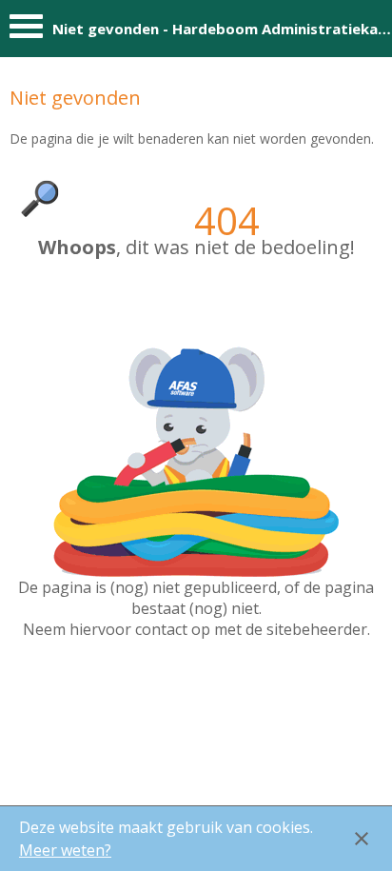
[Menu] (26, 31)
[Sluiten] (361, 838)
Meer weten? (65, 850)
